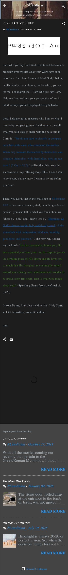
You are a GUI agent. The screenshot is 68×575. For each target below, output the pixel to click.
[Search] (63, 7)
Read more (53, 469)
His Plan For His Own (17, 523)
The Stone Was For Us (17, 481)
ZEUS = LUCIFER (15, 439)
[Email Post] (11, 340)
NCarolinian (34, 5)
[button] (63, 23)
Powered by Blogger (36, 568)
